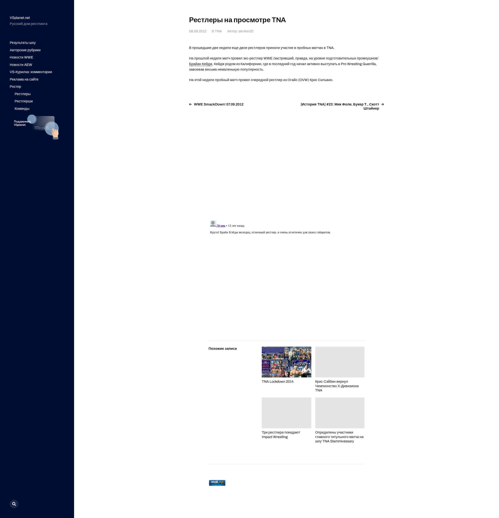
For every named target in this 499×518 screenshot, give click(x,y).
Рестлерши (24, 101)
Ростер (15, 87)
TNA (218, 31)
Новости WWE (21, 57)
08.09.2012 (197, 31)
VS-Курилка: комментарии (31, 72)
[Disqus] (287, 163)
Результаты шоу (23, 43)
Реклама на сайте (24, 79)
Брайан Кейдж (200, 64)
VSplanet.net (20, 18)
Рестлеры (23, 94)
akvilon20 (246, 31)
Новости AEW (21, 65)
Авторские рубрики (25, 50)
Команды (22, 109)
